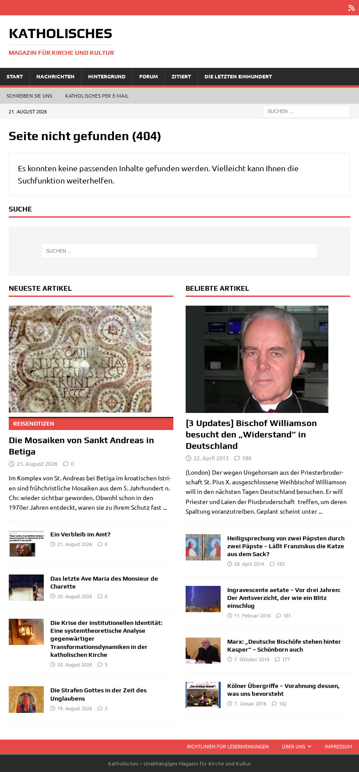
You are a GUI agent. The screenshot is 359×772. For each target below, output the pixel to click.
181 (287, 615)
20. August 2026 (74, 595)
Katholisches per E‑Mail (97, 95)
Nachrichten (55, 76)
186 (246, 458)
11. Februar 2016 (252, 615)
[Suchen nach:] (306, 110)
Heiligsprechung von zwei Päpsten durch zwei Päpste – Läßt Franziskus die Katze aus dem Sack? (286, 546)
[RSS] (351, 7)
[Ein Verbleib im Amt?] (26, 543)
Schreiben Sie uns (29, 95)
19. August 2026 (74, 708)
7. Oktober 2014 (251, 659)
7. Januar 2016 (250, 703)
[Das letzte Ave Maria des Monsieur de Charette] (26, 588)
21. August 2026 (37, 463)
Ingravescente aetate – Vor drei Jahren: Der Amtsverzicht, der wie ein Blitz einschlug (284, 597)
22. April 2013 (211, 458)
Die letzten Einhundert (238, 76)
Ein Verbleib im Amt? (80, 534)
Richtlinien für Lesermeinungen (228, 746)
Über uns (293, 746)
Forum (148, 76)
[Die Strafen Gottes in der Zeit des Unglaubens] (26, 699)
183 (281, 563)
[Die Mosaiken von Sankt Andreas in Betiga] (91, 359)
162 (283, 703)
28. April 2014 (249, 563)
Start (15, 76)
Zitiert (181, 76)
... (165, 507)
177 (286, 659)
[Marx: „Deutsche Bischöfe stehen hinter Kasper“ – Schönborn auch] (203, 651)
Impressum (338, 746)
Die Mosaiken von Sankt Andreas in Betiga (81, 438)
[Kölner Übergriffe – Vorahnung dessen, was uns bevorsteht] (203, 695)
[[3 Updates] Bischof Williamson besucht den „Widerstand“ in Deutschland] (268, 359)
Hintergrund (107, 76)
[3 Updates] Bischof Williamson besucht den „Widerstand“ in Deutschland (251, 434)
